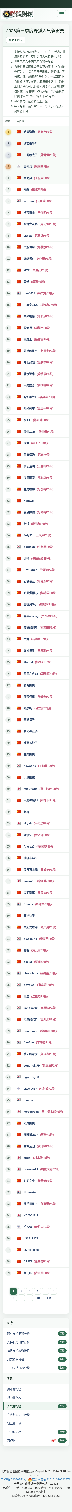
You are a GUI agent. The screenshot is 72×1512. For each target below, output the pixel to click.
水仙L (27, 420)
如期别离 (29, 892)
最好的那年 (31, 627)
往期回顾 (15, 40)
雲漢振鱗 (29, 512)
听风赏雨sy (31, 593)
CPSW (28, 1261)
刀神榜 (11, 1440)
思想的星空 (31, 350)
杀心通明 (29, 466)
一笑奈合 (29, 385)
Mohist (28, 662)
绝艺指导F (30, 143)
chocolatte (31, 973)
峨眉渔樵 (29, 131)
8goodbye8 (31, 1077)
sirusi (27, 1157)
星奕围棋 (29, 754)
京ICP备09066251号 (13, 1479)
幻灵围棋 (29, 1123)
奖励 (62, 1333)
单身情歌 (29, 454)
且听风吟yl (30, 604)
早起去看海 (31, 927)
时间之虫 (29, 1180)
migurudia (30, 788)
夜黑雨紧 (29, 477)
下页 (49, 1298)
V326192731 (32, 1238)
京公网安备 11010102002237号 (52, 1479)
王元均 (28, 166)
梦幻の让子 (31, 731)
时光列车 (29, 408)
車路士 (28, 339)
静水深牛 (29, 374)
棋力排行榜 (14, 1397)
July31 (28, 535)
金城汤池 (29, 1146)
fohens (28, 904)
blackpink (30, 938)
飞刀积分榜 (14, 1432)
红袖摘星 (29, 650)
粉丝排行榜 (14, 1423)
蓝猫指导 (29, 719)
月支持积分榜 (15, 1359)
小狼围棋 (29, 777)
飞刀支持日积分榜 (18, 1367)
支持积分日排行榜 (18, 1342)
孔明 (26, 950)
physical (29, 984)
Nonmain (30, 1192)
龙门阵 (28, 1273)
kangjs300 (31, 1007)
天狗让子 (29, 915)
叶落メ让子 (31, 742)
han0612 (29, 293)
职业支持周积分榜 (18, 1333)
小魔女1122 (31, 304)
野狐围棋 (17, 14)
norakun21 (31, 1169)
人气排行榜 (14, 1406)
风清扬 (28, 327)
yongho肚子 (32, 1065)
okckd (28, 961)
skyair (28, 823)
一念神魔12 (31, 800)
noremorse (31, 1031)
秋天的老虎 (31, 1054)
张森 (26, 812)
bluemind (30, 1100)
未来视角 (29, 316)
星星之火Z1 (31, 673)
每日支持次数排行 (18, 1350)
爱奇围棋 (29, 685)
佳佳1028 (30, 431)
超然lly (28, 708)
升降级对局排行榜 (18, 1414)
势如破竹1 (30, 397)
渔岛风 (28, 178)
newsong (30, 765)
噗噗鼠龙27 (31, 1134)
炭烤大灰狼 (31, 224)
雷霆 (26, 639)
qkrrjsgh (29, 546)
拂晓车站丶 (31, 858)
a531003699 (32, 1250)
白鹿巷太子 (31, 155)
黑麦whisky (31, 616)
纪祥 (26, 558)
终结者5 (29, 258)
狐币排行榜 (14, 1389)
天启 (26, 996)
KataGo (29, 500)
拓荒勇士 (29, 212)
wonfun (29, 201)
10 (38, 1298)
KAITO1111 (31, 1215)
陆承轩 (28, 835)
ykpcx (28, 235)
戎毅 (26, 189)
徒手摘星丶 (31, 1203)
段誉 (26, 281)
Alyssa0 (29, 846)
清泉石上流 (31, 869)
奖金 (62, 1406)
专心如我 (29, 362)
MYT (27, 270)
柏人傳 (28, 1226)
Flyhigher (30, 569)
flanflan (29, 1042)
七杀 (26, 523)
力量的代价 (31, 1019)
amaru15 (29, 881)
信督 (26, 443)
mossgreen (31, 1111)
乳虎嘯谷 (29, 489)
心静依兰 (29, 581)
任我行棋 (29, 696)
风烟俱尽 (29, 247)
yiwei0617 (30, 1088)
